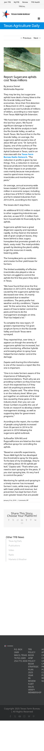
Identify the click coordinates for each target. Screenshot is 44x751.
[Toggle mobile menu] (39, 18)
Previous (27, 38)
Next (36, 38)
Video (11, 550)
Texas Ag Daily (15, 541)
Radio (11, 554)
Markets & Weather (18, 559)
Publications (14, 545)
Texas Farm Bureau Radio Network (18, 156)
